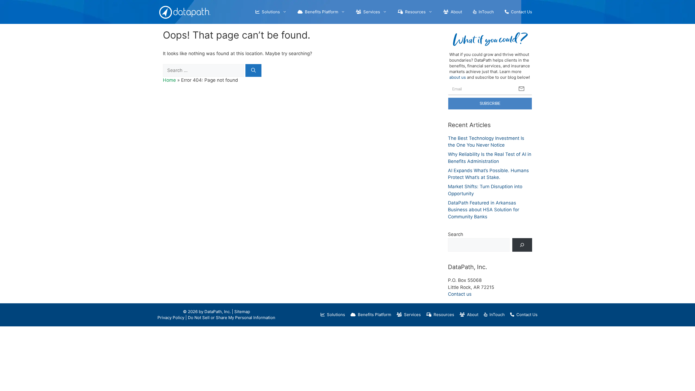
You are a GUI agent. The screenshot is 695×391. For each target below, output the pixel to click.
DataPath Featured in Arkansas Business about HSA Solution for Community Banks (483, 209)
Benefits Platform (320, 11)
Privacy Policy (170, 317)
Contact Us (520, 11)
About (455, 11)
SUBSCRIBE (490, 103)
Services (370, 11)
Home (169, 80)
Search (455, 234)
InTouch (485, 11)
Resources (414, 11)
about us (457, 77)
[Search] (253, 70)
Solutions (270, 11)
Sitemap (242, 311)
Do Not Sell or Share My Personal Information (231, 317)
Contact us (460, 294)
